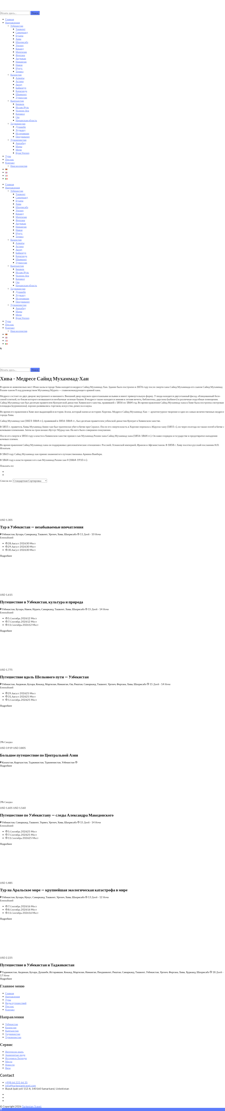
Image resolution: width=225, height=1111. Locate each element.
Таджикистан (17, 123)
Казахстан (16, 74)
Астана (20, 81)
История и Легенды (16, 1058)
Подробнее (6, 555)
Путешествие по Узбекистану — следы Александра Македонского (57, 815)
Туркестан (21, 97)
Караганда (21, 90)
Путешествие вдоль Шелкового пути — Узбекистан (44, 676)
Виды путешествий (15, 1002)
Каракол (20, 113)
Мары (19, 146)
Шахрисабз (22, 42)
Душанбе (21, 126)
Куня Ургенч (22, 152)
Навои (19, 64)
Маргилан (21, 51)
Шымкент (21, 94)
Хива (18, 38)
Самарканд (22, 32)
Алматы (20, 77)
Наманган (21, 61)
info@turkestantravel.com (20, 1085)
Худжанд (20, 130)
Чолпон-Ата (22, 110)
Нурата (36, 609)
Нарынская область (26, 120)
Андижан (21, 58)
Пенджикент (23, 136)
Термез (19, 71)
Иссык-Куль (22, 107)
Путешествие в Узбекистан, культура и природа (41, 601)
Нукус (19, 68)
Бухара (19, 35)
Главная (9, 19)
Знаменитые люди (15, 1054)
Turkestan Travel (31, 1106)
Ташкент (20, 29)
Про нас (9, 159)
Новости (10, 1064)
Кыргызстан (17, 100)
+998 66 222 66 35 (16, 1082)
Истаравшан (22, 133)
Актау (19, 84)
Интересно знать (14, 1051)
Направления (12, 22)
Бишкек (20, 103)
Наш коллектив (18, 165)
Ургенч (19, 45)
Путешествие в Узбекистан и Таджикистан (37, 964)
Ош (17, 117)
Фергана (20, 55)
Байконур (21, 87)
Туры (8, 156)
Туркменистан (18, 139)
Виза (8, 1067)
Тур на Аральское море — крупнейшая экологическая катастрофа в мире (63, 889)
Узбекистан (16, 25)
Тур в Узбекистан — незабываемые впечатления (41, 526)
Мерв (19, 149)
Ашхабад (21, 143)
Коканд (20, 48)
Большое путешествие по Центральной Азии (39, 755)
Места (8, 1061)
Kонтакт (10, 162)
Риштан (78, 684)
